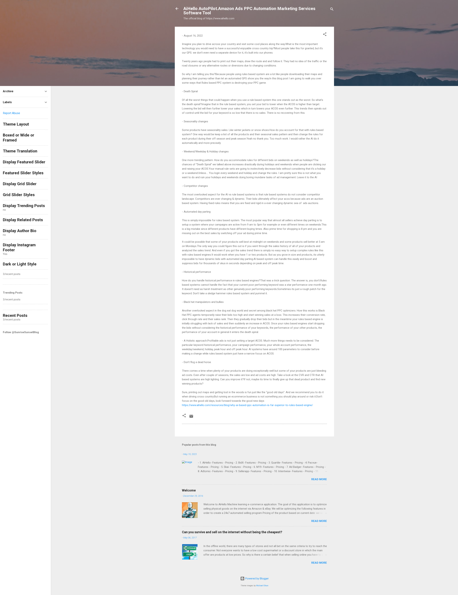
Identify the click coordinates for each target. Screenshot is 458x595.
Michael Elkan (262, 585)
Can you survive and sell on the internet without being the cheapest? (232, 532)
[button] (325, 35)
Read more (319, 479)
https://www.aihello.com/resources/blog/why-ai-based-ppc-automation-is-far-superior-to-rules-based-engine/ (247, 405)
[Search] (332, 9)
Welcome (189, 490)
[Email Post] (191, 417)
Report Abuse (11, 113)
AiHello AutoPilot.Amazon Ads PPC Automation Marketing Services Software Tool (249, 10)
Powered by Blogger (257, 578)
